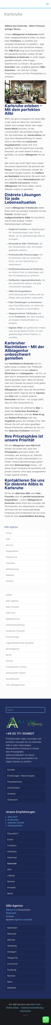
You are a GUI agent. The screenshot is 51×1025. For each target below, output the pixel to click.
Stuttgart (11, 951)
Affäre (9, 595)
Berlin (10, 893)
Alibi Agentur (12, 601)
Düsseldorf (12, 833)
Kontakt (9, 581)
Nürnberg (12, 945)
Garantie (10, 575)
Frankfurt (11, 845)
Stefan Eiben (12, 1007)
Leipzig (11, 875)
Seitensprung (12, 569)
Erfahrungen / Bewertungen (21, 775)
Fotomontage (12, 637)
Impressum (25, 1011)
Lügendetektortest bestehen (20, 643)
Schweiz (11, 793)
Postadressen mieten (16, 667)
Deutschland (13, 787)
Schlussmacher (15, 825)
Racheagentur (12, 649)
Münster (11, 939)
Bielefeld (11, 987)
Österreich (12, 799)
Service (9, 545)
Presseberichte (14, 781)
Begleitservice (13, 619)
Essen (10, 839)
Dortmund (12, 963)
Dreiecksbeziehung (15, 625)
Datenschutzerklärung (32, 1007)
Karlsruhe (11, 863)
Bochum (11, 975)
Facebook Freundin (15, 631)
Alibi (8, 539)
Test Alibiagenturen (15, 685)
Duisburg (11, 969)
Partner (9, 661)
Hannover (12, 857)
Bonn (9, 981)
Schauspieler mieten (16, 673)
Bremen (11, 881)
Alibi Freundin (12, 607)
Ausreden (10, 563)
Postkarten (13, 819)
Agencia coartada (23, 919)
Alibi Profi (10, 613)
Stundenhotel (12, 679)
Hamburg (11, 851)
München (11, 933)
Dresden (11, 887)
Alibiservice (11, 557)
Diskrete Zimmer (16, 822)
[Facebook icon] (24, 1015)
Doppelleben (12, 551)
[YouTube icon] (27, 1015)
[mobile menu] (47, 4)
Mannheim (12, 927)
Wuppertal (12, 957)
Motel (8, 655)
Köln (9, 869)
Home (9, 533)
